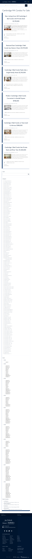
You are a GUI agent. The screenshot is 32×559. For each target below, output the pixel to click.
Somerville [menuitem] (11, 543)
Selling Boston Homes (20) (7, 318)
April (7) (7, 413)
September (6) (8, 390)
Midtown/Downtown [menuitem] (5, 539)
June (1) (7, 362)
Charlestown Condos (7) (7, 261)
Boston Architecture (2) (7, 203)
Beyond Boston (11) (6, 201)
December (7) (8, 463)
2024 (5, 363)
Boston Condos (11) (6, 207)
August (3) (7, 388)
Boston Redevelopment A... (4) (8, 242)
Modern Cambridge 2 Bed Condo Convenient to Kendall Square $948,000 (16, 98)
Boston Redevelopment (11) (7, 241)
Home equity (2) (6, 276)
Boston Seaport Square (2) (7, 246)
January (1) (7, 409)
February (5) (8, 381)
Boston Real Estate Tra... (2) (7, 240)
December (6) (8, 480)
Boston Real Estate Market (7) (7, 236)
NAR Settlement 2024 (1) (9, 259)
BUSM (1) (5, 251)
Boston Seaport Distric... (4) (7, 245)
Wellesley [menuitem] (18, 538)
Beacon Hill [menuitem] (4, 538)
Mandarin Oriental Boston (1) (7, 298)
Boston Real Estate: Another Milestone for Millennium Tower (11, 502)
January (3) (7, 380)
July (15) (7, 474)
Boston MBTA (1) (6, 222)
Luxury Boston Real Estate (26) (8, 294)
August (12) (7, 475)
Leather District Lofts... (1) (7, 285)
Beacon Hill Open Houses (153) (8, 198)
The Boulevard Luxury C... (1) (7, 348)
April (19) (7, 470)
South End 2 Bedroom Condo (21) (8, 332)
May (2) (7, 402)
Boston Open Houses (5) (7, 227)
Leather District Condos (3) (7, 284)
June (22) (7, 489)
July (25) (7, 491)
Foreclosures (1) (6, 274)
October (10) (8, 460)
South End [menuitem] (3, 537)
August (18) (7, 492)
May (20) (7, 488)
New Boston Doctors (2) (7, 308)
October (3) (8, 391)
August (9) (7, 458)
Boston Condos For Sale (10, 84)
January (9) (7, 449)
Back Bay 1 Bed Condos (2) (7, 183)
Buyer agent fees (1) (6, 256)
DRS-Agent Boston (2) (7, 269)
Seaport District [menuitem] (4, 542)
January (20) (8, 483)
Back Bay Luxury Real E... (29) (7, 188)
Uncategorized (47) (6, 352)
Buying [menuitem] (3, 548)
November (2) (8, 392)
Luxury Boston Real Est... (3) (7, 293)
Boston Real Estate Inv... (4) (7, 235)
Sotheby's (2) (5, 324)
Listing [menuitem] (3, 549)
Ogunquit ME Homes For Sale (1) (8, 312)
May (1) (7, 385)
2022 (5, 395)
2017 (5, 464)
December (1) (8, 422)
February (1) (8, 398)
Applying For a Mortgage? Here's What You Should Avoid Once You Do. (13, 509)
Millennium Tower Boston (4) (7, 305)
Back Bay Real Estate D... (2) (7, 192)
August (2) (7, 374)
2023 (5, 378)
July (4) (7, 416)
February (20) (8, 485)
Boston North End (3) (6, 226)
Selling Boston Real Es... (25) (7, 319)
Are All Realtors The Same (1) (7, 182)
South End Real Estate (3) (7, 347)
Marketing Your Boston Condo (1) (8, 299)
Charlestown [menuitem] (11, 538)
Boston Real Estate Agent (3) (7, 231)
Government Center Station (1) (8, 275)
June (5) (7, 415)
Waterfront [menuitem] (4, 543)
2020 (5, 424)
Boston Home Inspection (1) (7, 211)
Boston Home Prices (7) (7, 212)
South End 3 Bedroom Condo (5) (8, 334)
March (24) (7, 486)
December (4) (8, 393)
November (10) (8, 461)
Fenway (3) (5, 270)
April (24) (7, 487)
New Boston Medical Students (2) (8, 310)
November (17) (8, 495)
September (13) (8, 476)
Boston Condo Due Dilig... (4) (7, 206)
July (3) (7, 373)
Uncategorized (6, 165)
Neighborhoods (3, 515)
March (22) (7, 469)
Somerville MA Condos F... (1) (7, 323)
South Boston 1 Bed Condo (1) (7, 328)
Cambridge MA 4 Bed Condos (18, 84)
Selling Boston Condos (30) (7, 317)
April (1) (7, 384)
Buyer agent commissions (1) (7, 255)
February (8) (8, 451)
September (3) (8, 419)
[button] (26, 5)
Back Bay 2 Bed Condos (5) (7, 184)
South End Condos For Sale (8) (8, 346)
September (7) (8, 459)
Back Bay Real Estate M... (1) (7, 193)
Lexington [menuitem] (18, 539)
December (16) (8, 497)
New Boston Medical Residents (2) (8, 309)
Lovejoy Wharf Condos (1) (7, 289)
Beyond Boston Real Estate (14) (8, 202)
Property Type (19, 515)
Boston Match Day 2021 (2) (7, 221)
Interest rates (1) (6, 281)
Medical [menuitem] (9, 548)
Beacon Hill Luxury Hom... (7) (7, 197)
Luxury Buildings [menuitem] (10, 549)
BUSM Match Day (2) (6, 252)
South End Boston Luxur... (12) (7, 342)
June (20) (7, 472)
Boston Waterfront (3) (7, 250)
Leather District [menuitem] (12, 539)
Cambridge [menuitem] (11, 542)
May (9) (7, 454)
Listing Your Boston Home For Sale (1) (8, 288)
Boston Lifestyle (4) (6, 217)
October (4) (8, 420)
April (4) (7, 369)
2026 (5, 360)
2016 (5, 481)
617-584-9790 (6, 526)
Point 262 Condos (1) (6, 313)
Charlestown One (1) (6, 264)
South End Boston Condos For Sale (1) (9, 341)
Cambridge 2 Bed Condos (10, 161)
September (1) (8, 435)
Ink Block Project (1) (6, 280)
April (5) (7, 430)
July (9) (7, 457)
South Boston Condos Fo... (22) (8, 329)
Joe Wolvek (6, 50)
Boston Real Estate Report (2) (7, 237)
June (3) (7, 386)
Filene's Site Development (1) (7, 271)
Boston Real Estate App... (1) (7, 232)
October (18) (8, 494)
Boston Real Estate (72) (7, 230)
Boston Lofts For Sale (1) (7, 218)
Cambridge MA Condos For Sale (11, 35)
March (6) (7, 412)
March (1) (7, 399)
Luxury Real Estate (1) (6, 295)
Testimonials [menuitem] (10, 550)
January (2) (7, 397)
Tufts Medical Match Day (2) (7, 351)
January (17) (8, 466)
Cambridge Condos (7, 62)
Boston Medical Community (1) (8, 223)
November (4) (8, 404)
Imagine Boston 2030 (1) (7, 279)
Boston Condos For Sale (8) (7, 208)
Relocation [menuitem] (4, 550)
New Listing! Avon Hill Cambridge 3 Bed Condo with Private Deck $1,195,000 (16, 18)
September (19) (8, 493)
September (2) (8, 375)
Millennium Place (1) (6, 303)
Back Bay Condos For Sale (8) (7, 187)
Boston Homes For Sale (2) (7, 216)
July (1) (7, 387)
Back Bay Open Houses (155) (7, 189)
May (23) (7, 471)
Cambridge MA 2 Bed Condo (11, 112)
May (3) (7, 370)
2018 (5, 447)
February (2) (8, 367)
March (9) (7, 452)
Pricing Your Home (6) (7, 314)
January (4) (7, 365)
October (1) (7, 376)
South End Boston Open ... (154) (8, 343)
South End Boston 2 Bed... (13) (8, 337)
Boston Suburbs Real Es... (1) (7, 247)
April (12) (7, 453)
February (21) (8, 468)
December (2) (8, 437)
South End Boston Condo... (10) (8, 338)
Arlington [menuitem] (18, 537)
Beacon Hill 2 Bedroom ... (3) (7, 194)
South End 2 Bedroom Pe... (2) (7, 333)
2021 (5, 407)
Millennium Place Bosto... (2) (7, 304)
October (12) (8, 477)
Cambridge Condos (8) (7, 260)
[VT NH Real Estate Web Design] (25, 557)
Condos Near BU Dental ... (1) (7, 265)
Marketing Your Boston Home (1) (8, 300)
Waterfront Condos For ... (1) (7, 353)
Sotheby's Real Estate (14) (7, 327)
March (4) (7, 368)
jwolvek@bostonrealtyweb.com (9, 527)
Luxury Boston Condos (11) (7, 290)
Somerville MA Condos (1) (7, 322)
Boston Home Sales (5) (7, 213)
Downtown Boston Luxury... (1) (8, 266)
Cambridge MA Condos (10, 59)
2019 (5, 439)
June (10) (7, 455)
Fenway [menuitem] (11, 537)
